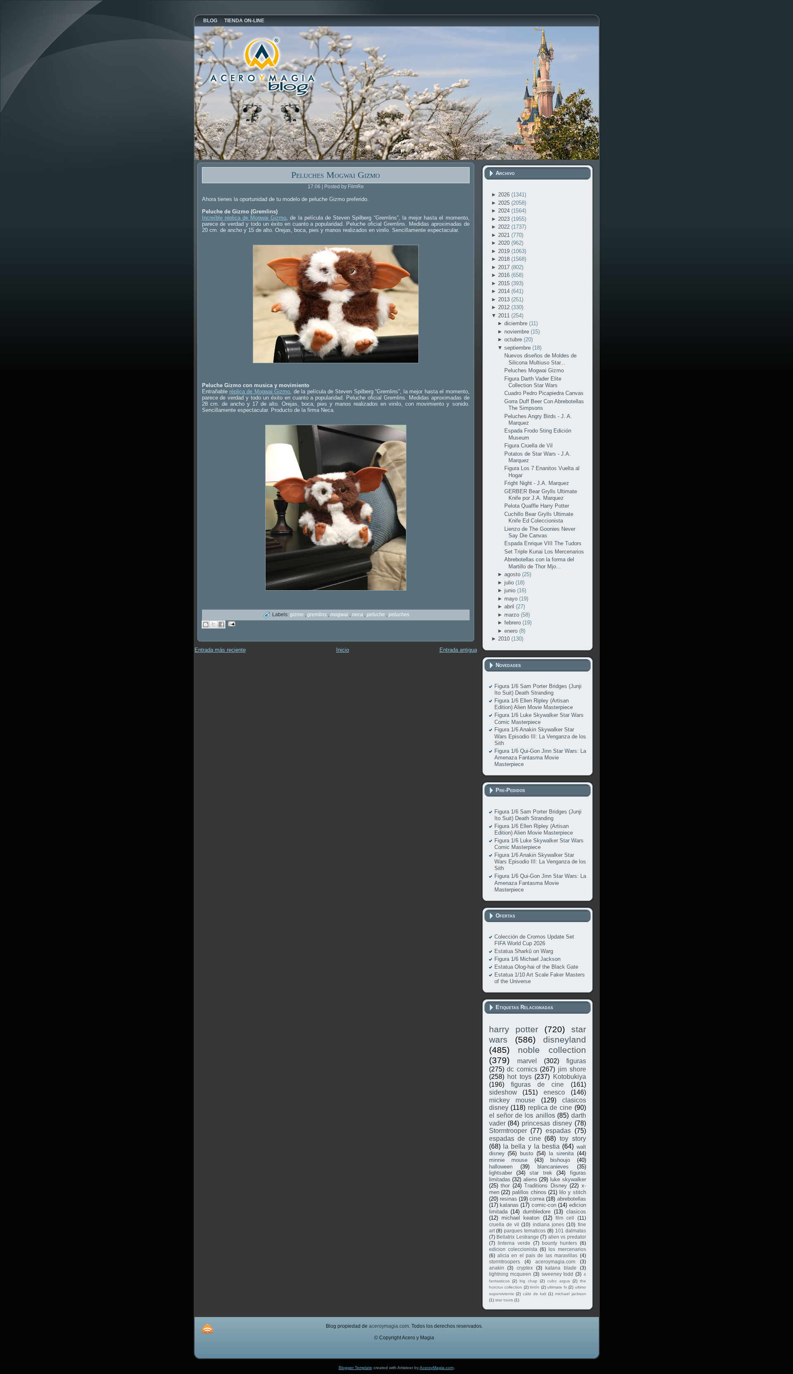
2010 (504, 639)
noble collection (552, 1050)
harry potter (513, 1029)
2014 (504, 291)
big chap (528, 1281)
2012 (504, 307)
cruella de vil (504, 1224)
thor (505, 1185)
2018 (504, 259)
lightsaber (500, 1173)
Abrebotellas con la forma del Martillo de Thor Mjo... (539, 562)
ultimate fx (557, 1287)
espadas (558, 1130)
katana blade (561, 1267)
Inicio (342, 650)
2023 (504, 219)
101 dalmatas (570, 1230)
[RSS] (207, 1328)
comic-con (544, 1205)
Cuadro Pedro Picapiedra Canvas (544, 393)
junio (510, 590)
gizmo (297, 614)
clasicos (576, 1211)
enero (511, 631)
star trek (540, 1173)
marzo (512, 615)
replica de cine (550, 1107)
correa (536, 1199)
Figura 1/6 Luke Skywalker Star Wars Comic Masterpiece (539, 718)
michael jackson (570, 1293)
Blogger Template (355, 1367)
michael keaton (520, 1218)
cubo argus (558, 1281)
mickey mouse (512, 1100)
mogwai (339, 614)
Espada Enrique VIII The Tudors (543, 543)
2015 (504, 283)
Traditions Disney (545, 1185)
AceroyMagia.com (436, 1367)
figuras (576, 1060)
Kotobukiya (569, 1076)
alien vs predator (567, 1236)
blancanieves (553, 1167)
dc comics (522, 1069)
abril (510, 606)
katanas (509, 1205)
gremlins (317, 614)
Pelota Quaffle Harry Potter (536, 506)
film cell (565, 1217)
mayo (511, 599)
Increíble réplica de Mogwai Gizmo (244, 218)
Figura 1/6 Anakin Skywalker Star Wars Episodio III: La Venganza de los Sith (540, 736)
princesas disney (547, 1123)
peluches (399, 614)
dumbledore (537, 1211)
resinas (508, 1199)
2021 (504, 235)
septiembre (518, 348)
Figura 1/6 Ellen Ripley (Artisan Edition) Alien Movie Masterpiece (533, 704)
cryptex (525, 1267)
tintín (534, 1287)
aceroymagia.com (555, 1261)
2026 (504, 195)
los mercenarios (567, 1249)
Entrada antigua (458, 650)
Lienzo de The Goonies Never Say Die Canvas (539, 532)
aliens (530, 1179)
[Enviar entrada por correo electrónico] (231, 623)
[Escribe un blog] (206, 624)
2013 (504, 299)
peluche (376, 614)
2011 (504, 315)
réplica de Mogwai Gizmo (259, 391)
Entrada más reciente (220, 650)
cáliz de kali (534, 1293)
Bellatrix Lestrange (517, 1236)
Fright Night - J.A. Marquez (536, 483)
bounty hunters (559, 1243)
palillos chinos (529, 1192)
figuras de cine (537, 1084)
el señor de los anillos (522, 1115)
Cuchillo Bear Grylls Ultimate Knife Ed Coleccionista (538, 517)
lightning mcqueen (510, 1274)
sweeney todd (557, 1274)
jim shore (572, 1069)
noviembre (517, 332)
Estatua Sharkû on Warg (523, 951)
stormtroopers (504, 1261)
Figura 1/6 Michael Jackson (527, 959)
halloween (501, 1167)
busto (526, 1153)
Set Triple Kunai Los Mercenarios (544, 552)
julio (509, 582)
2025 (504, 203)
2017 (504, 267)
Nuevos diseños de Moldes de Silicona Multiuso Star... (540, 358)
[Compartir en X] (213, 624)
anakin (496, 1267)
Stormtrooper (508, 1130)
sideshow (503, 1092)
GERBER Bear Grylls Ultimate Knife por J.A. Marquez (540, 494)
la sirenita (561, 1153)
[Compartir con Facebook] (221, 624)
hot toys (519, 1076)
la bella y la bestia (531, 1146)
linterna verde (514, 1243)
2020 (504, 243)
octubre (514, 339)
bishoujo (560, 1160)
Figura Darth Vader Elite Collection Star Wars (532, 382)
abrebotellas (571, 1199)
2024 (504, 211)
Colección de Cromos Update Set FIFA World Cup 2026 (534, 940)
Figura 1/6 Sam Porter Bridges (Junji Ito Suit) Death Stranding (538, 689)
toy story (573, 1138)
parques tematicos (525, 1230)
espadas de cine (515, 1138)
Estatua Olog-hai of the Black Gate (536, 967)
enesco (554, 1092)
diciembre (516, 323)
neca (358, 614)
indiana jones (548, 1224)
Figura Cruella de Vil (528, 445)
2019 (504, 251)
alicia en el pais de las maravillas (537, 1255)
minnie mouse (508, 1160)
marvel (527, 1060)
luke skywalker (568, 1179)
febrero (513, 623)
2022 (504, 227)
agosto (513, 574)
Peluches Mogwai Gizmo (335, 175)
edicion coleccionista (513, 1249)
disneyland (564, 1039)
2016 (504, 275)
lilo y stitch (572, 1192)
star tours (504, 1300)
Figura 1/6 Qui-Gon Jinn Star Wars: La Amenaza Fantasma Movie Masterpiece (540, 758)
